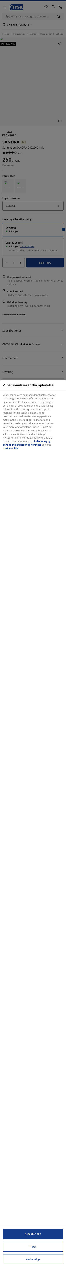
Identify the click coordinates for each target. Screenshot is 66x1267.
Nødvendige (33, 1259)
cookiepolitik (10, 448)
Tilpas (33, 1246)
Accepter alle (33, 1233)
